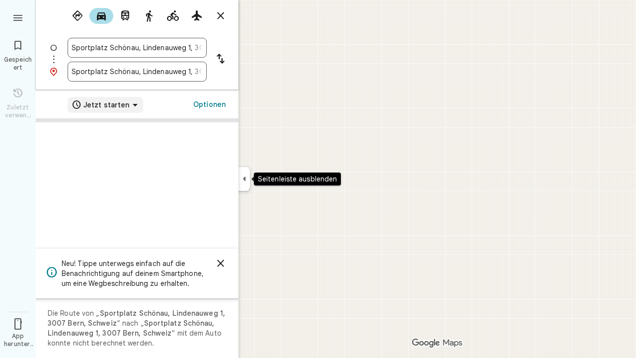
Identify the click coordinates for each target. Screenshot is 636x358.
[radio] (77, 16)
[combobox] (137, 48)
